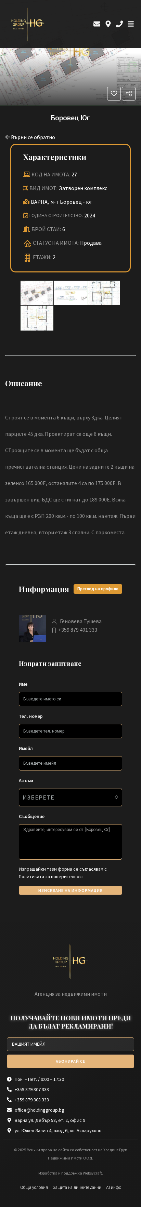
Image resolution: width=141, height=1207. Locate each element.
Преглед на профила (97, 589)
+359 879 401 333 (77, 629)
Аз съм (26, 780)
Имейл (26, 748)
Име (23, 684)
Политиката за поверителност (51, 876)
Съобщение (31, 816)
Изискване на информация (70, 890)
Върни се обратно (33, 137)
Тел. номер (31, 716)
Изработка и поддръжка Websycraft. (70, 1173)
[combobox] (70, 797)
